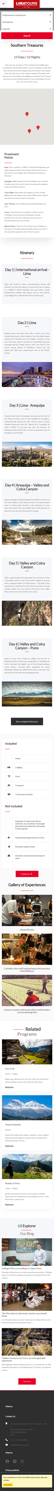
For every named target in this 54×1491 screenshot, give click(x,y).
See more (27, 1381)
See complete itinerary (27, 721)
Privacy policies (12, 1470)
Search (27, 35)
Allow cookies (7, 1484)
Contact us (25, 874)
